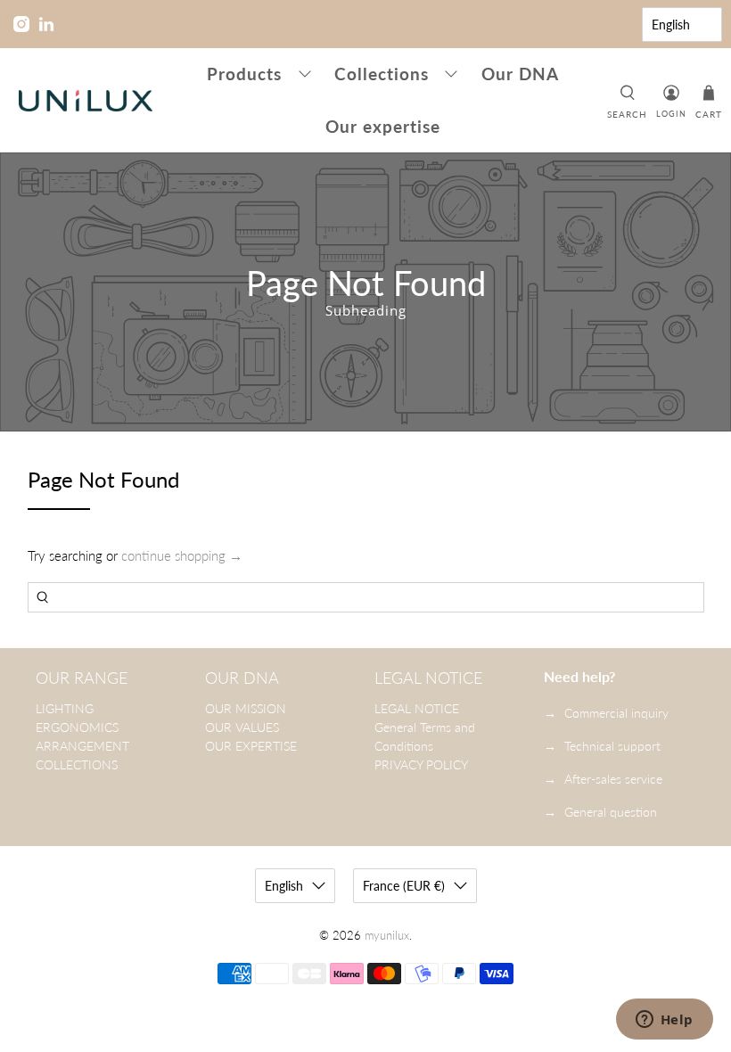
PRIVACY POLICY (421, 764)
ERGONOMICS (77, 727)
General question (610, 811)
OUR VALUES (242, 727)
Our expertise (382, 126)
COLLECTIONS (77, 764)
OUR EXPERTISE (251, 745)
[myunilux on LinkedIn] (46, 24)
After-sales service (613, 778)
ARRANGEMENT (82, 745)
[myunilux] (85, 100)
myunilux (387, 935)
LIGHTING (65, 708)
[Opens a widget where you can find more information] (664, 1021)
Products (244, 73)
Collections (381, 73)
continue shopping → (181, 555)
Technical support (612, 745)
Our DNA (520, 73)
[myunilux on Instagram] (21, 24)
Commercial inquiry (616, 712)
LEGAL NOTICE (416, 708)
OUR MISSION (245, 708)
